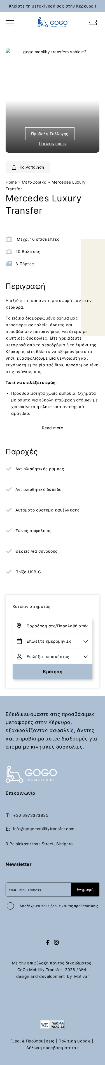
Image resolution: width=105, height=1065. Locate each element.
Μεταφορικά (34, 182)
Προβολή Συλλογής (50, 133)
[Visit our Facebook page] (48, 942)
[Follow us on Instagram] (56, 942)
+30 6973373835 (30, 815)
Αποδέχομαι (59, 906)
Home (11, 182)
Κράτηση (52, 671)
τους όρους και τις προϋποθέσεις (69, 906)
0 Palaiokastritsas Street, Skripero (39, 843)
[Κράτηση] (93, 23)
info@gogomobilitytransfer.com (43, 828)
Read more (52, 427)
